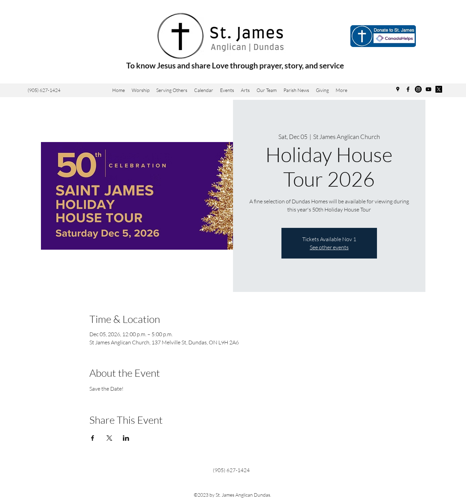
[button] (245, 90)
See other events (329, 247)
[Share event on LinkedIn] (126, 438)
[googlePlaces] (397, 89)
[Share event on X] (109, 438)
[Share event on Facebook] (92, 438)
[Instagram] (418, 89)
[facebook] (408, 89)
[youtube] (428, 89)
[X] (438, 89)
